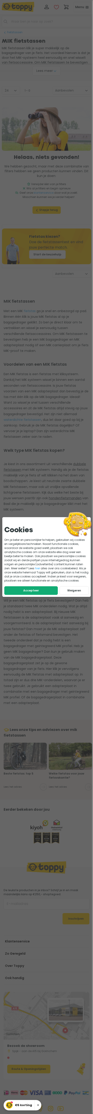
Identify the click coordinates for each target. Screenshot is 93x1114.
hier (37, 568)
